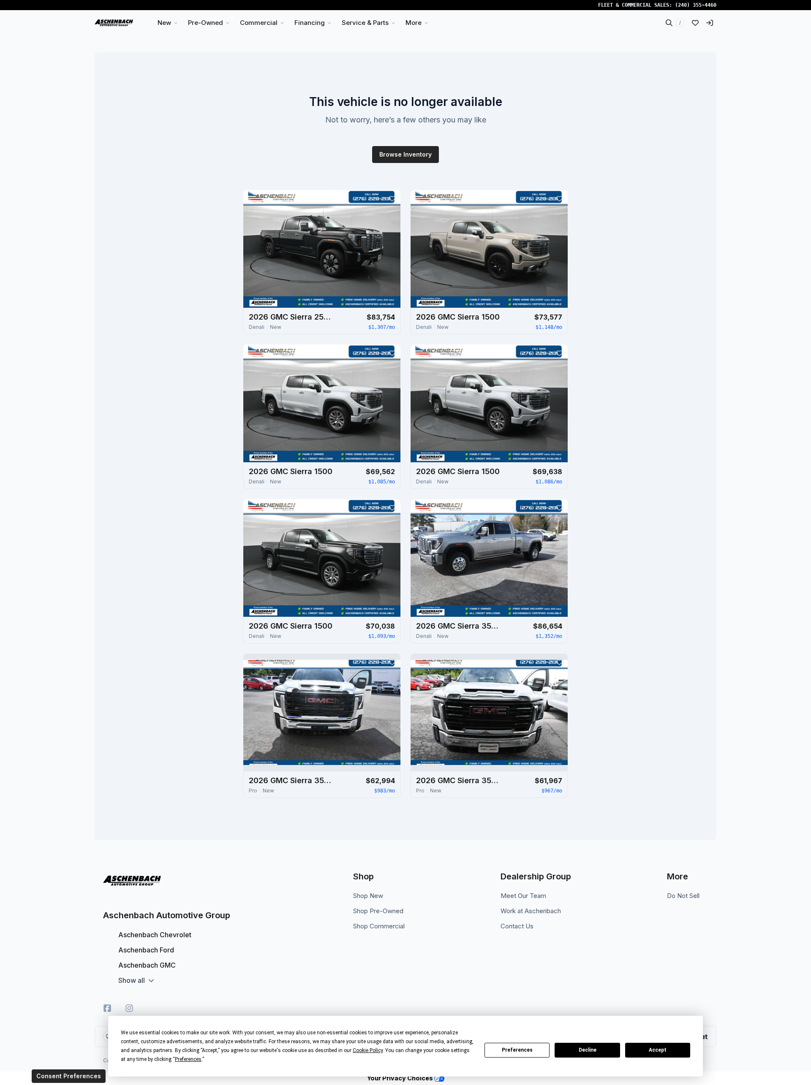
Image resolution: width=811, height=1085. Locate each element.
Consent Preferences (68, 1076)
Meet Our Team (523, 896)
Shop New (368, 896)
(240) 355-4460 (695, 5)
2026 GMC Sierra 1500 (458, 316)
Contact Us (517, 926)
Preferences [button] (188, 1059)
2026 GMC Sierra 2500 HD (291, 316)
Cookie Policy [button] (368, 1050)
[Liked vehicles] (695, 23)
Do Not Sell (683, 896)
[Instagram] (129, 1008)
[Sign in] (709, 23)
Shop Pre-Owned (378, 911)
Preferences (517, 1050)
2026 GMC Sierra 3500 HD (458, 625)
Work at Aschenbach (531, 911)
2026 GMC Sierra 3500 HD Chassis (291, 780)
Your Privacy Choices (400, 1078)
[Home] (114, 23)
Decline (587, 1050)
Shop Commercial (379, 926)
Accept (658, 1050)
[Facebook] (107, 1008)
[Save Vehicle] (392, 198)
